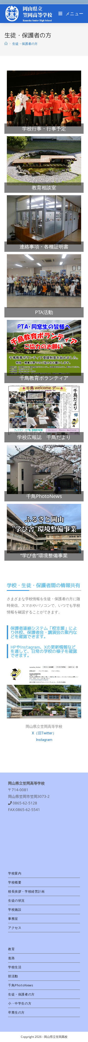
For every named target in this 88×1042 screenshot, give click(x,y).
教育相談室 (44, 187)
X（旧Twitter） (44, 733)
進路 (11, 958)
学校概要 (14, 882)
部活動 (13, 976)
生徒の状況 (16, 900)
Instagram (44, 740)
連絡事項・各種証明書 (44, 246)
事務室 (13, 918)
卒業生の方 (16, 1012)
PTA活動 (44, 312)
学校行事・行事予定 (44, 128)
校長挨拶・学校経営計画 (26, 891)
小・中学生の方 (19, 1003)
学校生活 (14, 967)
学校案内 (14, 873)
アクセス (14, 927)
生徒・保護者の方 (21, 994)
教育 (11, 949)
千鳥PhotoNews (44, 496)
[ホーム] (6, 43)
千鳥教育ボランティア (44, 378)
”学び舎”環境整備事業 (44, 555)
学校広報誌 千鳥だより (44, 437)
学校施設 (14, 909)
